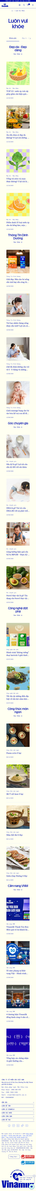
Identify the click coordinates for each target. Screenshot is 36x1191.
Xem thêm (17, 54)
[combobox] (14, 1157)
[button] (26, 38)
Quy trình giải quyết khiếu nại (17, 1137)
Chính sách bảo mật (15, 1135)
